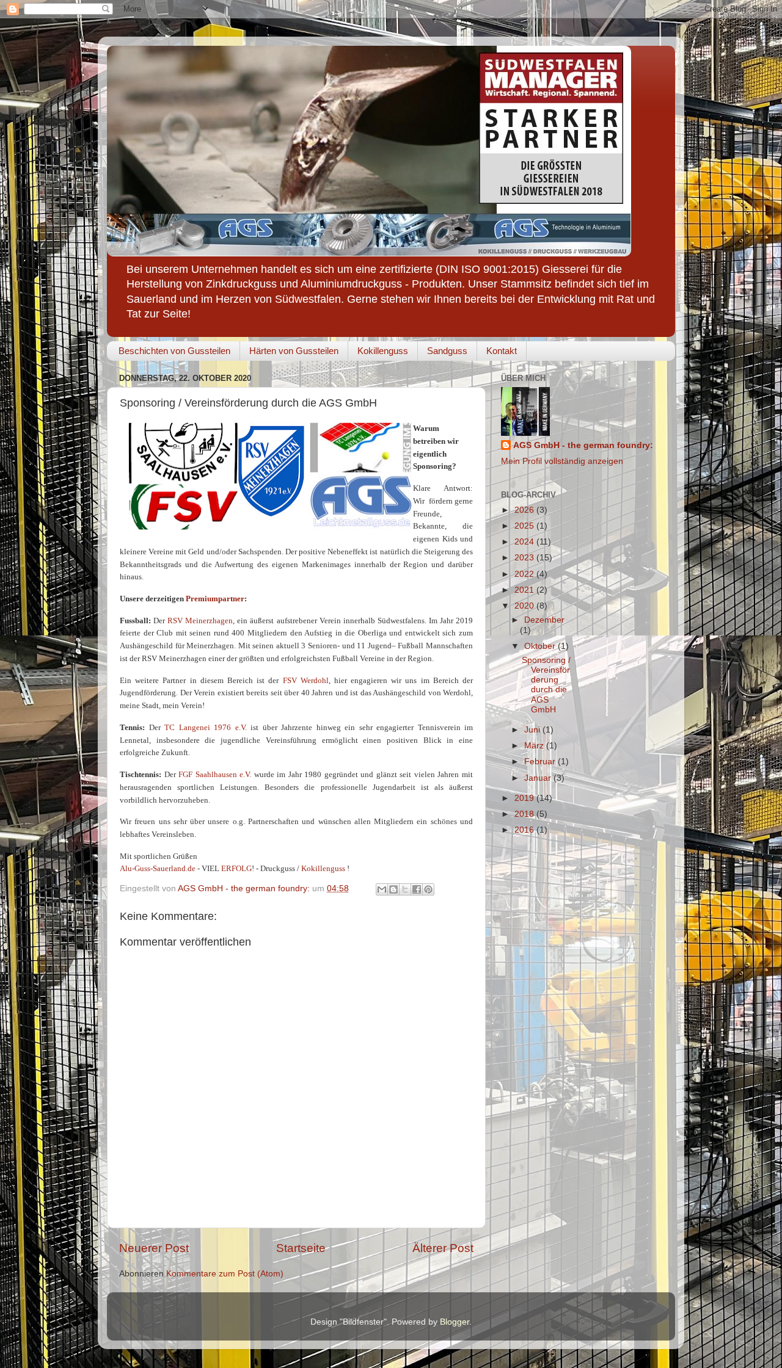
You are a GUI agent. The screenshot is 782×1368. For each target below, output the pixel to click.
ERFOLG (236, 868)
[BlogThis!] (393, 889)
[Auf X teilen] (405, 889)
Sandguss (447, 351)
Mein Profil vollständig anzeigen (562, 461)
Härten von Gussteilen (293, 351)
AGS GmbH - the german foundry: (583, 445)
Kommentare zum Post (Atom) (224, 1273)
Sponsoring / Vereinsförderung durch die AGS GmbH (546, 685)
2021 (525, 590)
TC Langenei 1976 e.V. (205, 727)
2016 (525, 829)
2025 (525, 525)
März (535, 745)
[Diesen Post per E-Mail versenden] (382, 889)
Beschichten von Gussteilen (174, 351)
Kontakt (501, 351)
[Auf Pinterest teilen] (428, 889)
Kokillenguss (382, 351)
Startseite (301, 1248)
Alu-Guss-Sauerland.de (158, 868)
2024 (525, 541)
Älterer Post (442, 1248)
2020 (525, 605)
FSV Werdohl (306, 680)
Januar (539, 778)
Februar (541, 761)
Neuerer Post (154, 1248)
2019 (525, 798)
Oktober (541, 646)
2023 (525, 557)
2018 (525, 814)
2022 (525, 574)
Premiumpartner (215, 598)
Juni (533, 729)
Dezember (544, 619)
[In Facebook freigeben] (417, 889)
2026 (525, 510)
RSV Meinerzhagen (200, 620)
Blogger (454, 1321)
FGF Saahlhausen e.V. (214, 774)
